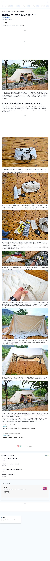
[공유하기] (20, 445)
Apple (35, 6)
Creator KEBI (8, 6)
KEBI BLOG (4, 2)
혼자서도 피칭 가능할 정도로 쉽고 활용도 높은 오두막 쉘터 (13, 25)
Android (26, 6)
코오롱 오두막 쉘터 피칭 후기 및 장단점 (19, 14)
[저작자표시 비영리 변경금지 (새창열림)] (30, 446)
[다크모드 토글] (47, 2)
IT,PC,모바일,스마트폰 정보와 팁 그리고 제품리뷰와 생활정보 (15, 489)
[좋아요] (18, 445)
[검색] (44, 2)
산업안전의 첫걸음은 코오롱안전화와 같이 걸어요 (13, 437)
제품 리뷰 (45, 6)
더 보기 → (47, 455)
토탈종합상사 (6, 435)
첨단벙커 (5, 426)
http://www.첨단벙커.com (8, 424)
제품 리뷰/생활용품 (7, 11)
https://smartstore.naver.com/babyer (10, 433)
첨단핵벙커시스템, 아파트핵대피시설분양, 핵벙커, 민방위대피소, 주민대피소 (19, 428)
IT (18, 6)
